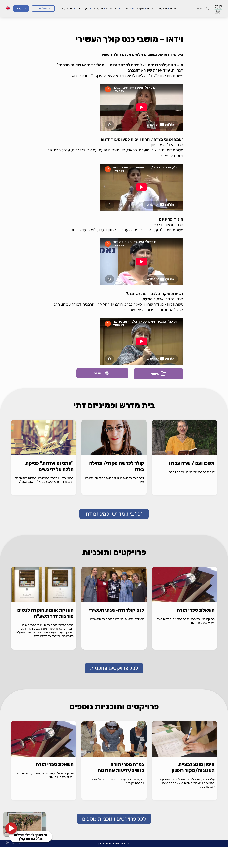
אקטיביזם (126, 8)
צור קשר (21, 8)
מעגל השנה (82, 8)
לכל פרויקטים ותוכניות (114, 668)
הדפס (97, 373)
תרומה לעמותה (43, 8)
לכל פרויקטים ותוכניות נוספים (114, 819)
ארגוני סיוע (66, 8)
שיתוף (155, 373)
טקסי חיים (97, 8)
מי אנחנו (174, 8)
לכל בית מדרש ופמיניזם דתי (114, 514)
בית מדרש (111, 8)
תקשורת (139, 8)
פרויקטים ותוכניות (157, 8)
